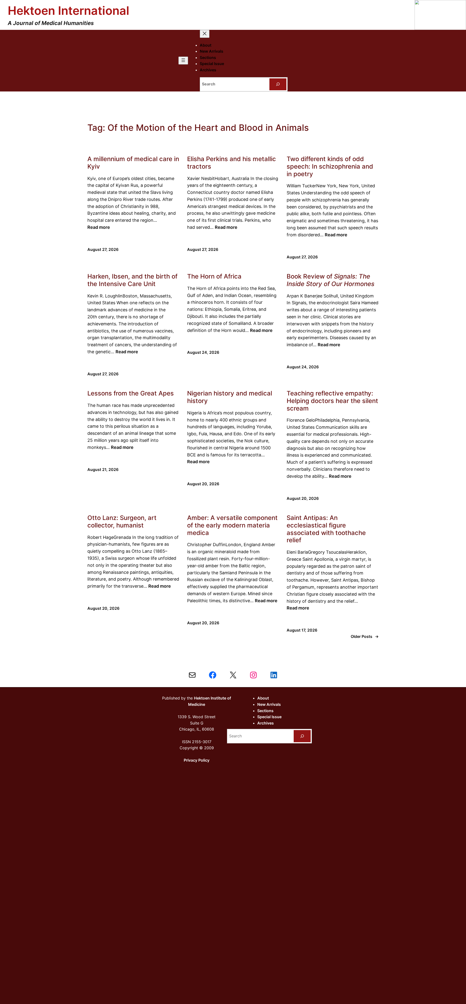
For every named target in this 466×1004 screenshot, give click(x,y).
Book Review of (330, 280)
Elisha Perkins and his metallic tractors (231, 162)
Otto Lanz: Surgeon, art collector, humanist (122, 521)
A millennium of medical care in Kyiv (133, 162)
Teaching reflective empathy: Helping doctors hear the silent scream (332, 401)
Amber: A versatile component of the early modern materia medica (232, 525)
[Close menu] (204, 34)
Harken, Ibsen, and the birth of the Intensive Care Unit (132, 280)
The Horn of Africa (214, 276)
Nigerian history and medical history (229, 397)
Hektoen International (68, 10)
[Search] (278, 84)
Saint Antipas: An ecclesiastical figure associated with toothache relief (326, 529)
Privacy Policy (196, 760)
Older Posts (365, 636)
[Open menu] (183, 61)
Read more (98, 227)
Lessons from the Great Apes (130, 393)
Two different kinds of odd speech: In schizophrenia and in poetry (330, 166)
